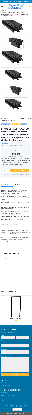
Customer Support (5, 385)
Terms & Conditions (6, 398)
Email (2, 342)
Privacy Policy (4, 392)
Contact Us (4, 383)
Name (2, 335)
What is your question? (6, 356)
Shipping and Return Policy (7, 395)
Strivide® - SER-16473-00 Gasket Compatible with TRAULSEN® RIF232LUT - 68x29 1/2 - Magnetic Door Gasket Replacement (14, 14)
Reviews (3, 400)
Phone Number (4, 349)
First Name (3, 340)
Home (2, 10)
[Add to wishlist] (28, 297)
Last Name (18, 340)
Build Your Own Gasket (16, 318)
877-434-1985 (14, 1)
